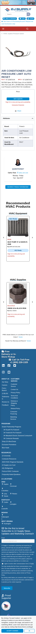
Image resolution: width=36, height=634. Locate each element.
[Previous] (3, 238)
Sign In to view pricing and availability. (18, 102)
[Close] (29, 631)
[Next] (32, 238)
